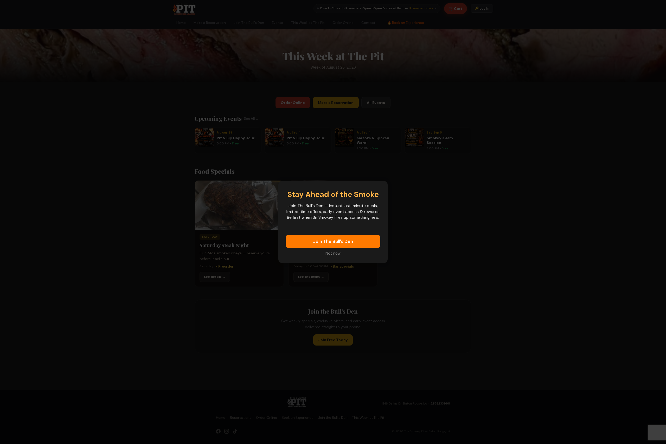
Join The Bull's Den (333, 241)
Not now (333, 253)
